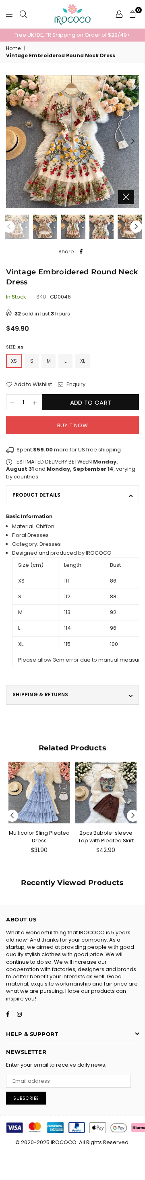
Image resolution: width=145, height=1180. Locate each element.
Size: (14, 347)
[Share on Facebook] (81, 252)
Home (13, 48)
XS (14, 360)
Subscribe (26, 1098)
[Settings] (119, 14)
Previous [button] (12, 142)
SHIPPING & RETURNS (40, 694)
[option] (72, 141)
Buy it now (72, 425)
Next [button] (133, 142)
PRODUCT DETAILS (36, 494)
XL (82, 360)
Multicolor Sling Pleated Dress (39, 836)
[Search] (23, 14)
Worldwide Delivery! (94, 35)
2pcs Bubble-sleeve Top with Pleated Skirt (106, 836)
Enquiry (75, 384)
